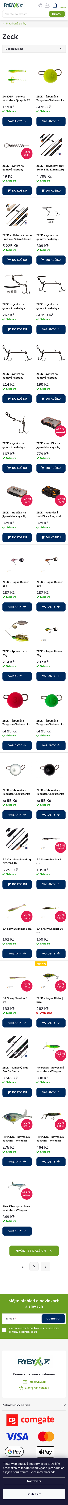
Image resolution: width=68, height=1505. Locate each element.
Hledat (57, 14)
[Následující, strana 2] (34, 1266)
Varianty (15, 121)
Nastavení (34, 1481)
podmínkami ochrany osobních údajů (34, 1330)
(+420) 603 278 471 (37, 1388)
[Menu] (63, 5)
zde (53, 1472)
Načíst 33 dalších (31, 1251)
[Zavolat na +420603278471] (40, 5)
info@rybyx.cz (37, 1382)
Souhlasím (34, 1494)
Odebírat (53, 1318)
